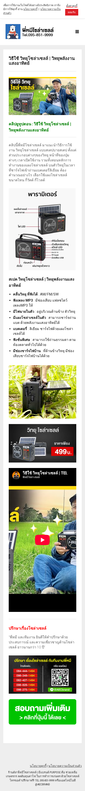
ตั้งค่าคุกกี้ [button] (71, 5)
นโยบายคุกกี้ (38, 766)
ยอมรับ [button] (72, 12)
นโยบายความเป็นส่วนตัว (65, 766)
